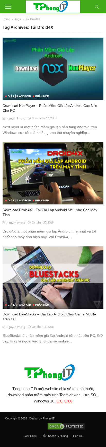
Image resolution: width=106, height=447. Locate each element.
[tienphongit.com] (53, 6)
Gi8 (59, 401)
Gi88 (68, 401)
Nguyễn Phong (15, 118)
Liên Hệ (78, 435)
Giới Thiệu (30, 435)
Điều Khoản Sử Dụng (55, 435)
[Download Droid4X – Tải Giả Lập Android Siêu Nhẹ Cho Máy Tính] (53, 173)
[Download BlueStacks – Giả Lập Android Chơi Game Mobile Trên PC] (53, 277)
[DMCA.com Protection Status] (65, 426)
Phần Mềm (42, 96)
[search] (96, 6)
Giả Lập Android (19, 96)
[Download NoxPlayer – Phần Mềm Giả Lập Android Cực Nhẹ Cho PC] (53, 69)
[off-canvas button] (8, 7)
